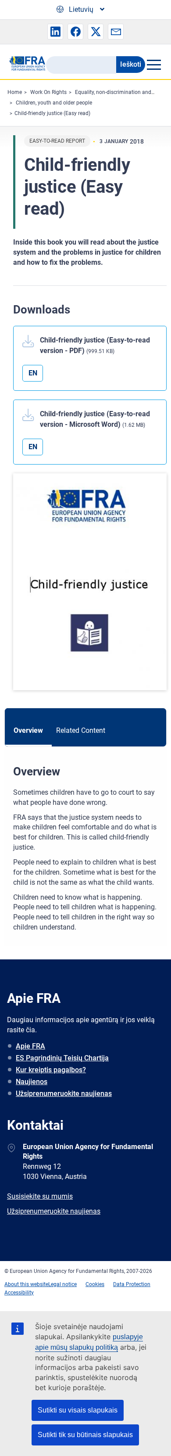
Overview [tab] (28, 730)
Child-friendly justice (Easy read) (52, 113)
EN (32, 373)
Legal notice (62, 1284)
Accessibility (19, 1293)
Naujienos (31, 1082)
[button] (55, 32)
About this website (26, 1284)
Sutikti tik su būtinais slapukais (85, 1434)
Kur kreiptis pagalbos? (51, 1070)
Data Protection (131, 1284)
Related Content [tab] (80, 730)
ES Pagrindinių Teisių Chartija (62, 1058)
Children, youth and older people (54, 103)
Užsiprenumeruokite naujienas (64, 1093)
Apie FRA (30, 1046)
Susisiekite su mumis (40, 1196)
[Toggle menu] (153, 64)
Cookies (95, 1284)
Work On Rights (48, 92)
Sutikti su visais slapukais (78, 1410)
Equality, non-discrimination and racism (122, 92)
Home (14, 92)
